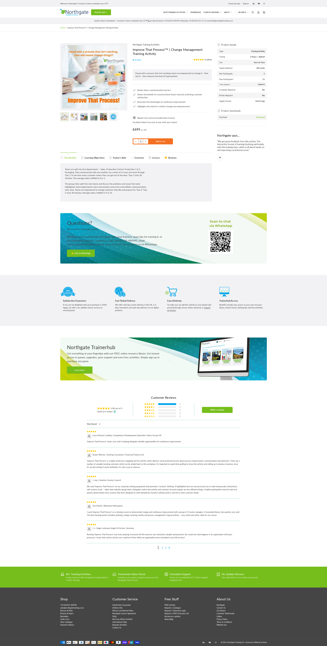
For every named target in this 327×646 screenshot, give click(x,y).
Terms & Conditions (224, 622)
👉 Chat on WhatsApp (80, 253)
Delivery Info (117, 608)
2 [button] (162, 547)
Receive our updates (172, 616)
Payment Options (67, 625)
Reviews (172, 157)
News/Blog (169, 619)
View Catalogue (66, 622)
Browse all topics (67, 613)
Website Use (221, 625)
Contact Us (116, 628)
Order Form (64, 619)
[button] (199, 59)
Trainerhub (195, 12)
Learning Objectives (94, 157)
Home (62, 28)
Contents (139, 157)
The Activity (70, 157)
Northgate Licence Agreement (124, 613)
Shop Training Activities (174, 12)
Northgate (221, 605)
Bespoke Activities (119, 625)
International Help (119, 622)
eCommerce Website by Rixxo (256, 642)
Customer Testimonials (225, 613)
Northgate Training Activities (146, 44)
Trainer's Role (119, 157)
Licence (156, 157)
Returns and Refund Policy (122, 611)
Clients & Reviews (211, 12)
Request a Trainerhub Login (175, 611)
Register (246, 4)
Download (260, 117)
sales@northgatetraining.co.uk (72, 608)
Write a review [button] (217, 410)
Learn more (80, 370)
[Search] (253, 12)
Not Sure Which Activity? (122, 619)
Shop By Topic (100, 12)
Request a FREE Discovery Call (177, 613)
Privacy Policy (222, 619)
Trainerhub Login (234, 4)
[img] (91, 431)
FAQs (114, 616)
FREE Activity (170, 605)
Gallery (219, 616)
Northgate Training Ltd (235, 642)
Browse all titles (66, 611)
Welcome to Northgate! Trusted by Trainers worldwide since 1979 (84, 4)
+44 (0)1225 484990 (68, 605)
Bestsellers (64, 616)
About (227, 12)
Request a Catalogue (173, 608)
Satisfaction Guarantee (121, 605)
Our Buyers (221, 611)
